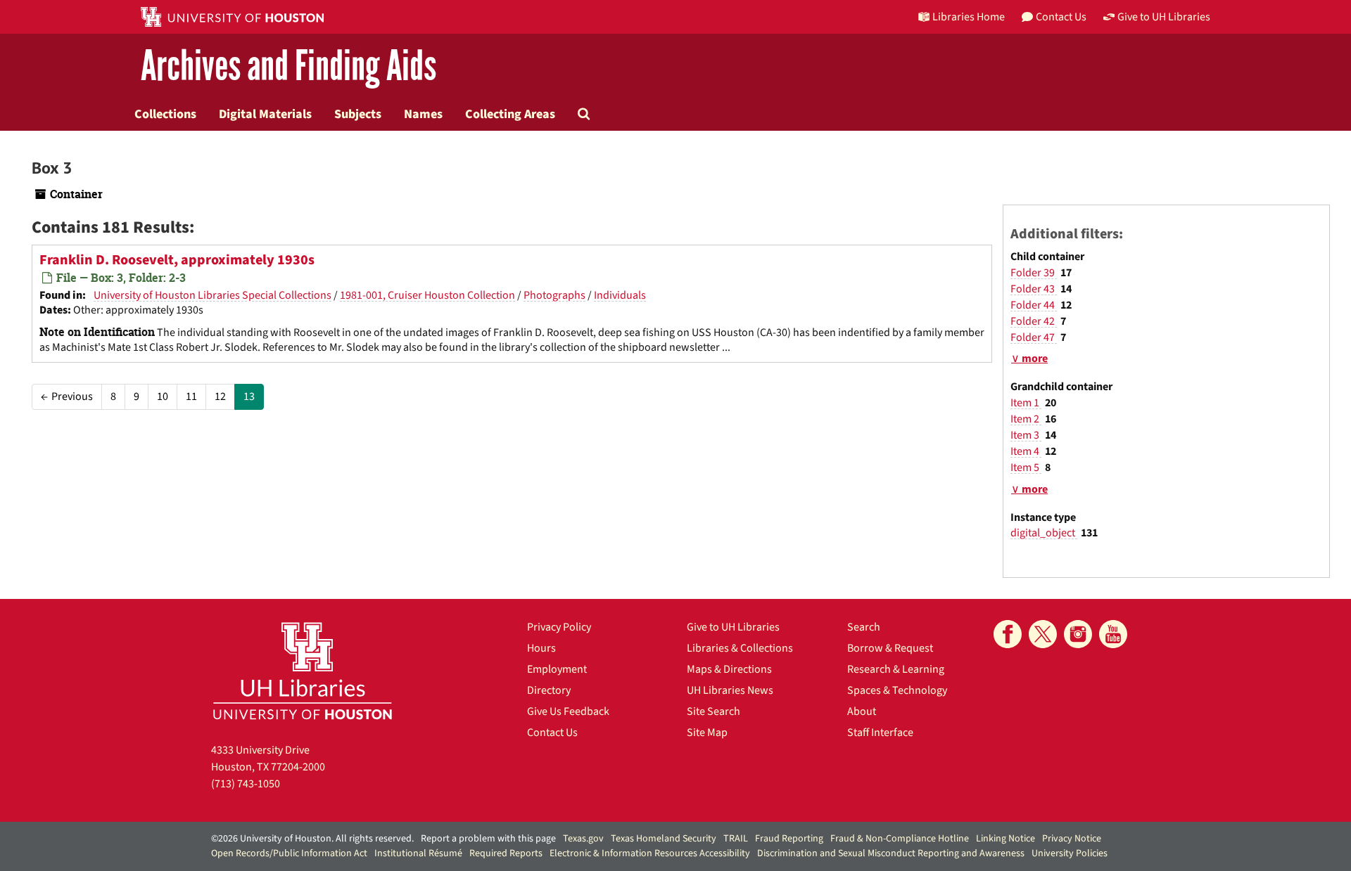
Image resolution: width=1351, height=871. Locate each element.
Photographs (554, 295)
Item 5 (1025, 467)
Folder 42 (1033, 321)
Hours (541, 648)
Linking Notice (1005, 839)
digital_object (1043, 533)
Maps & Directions (729, 669)
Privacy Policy (559, 627)
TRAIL (735, 839)
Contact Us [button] (1061, 17)
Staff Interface (880, 732)
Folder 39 (1033, 272)
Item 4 (1025, 451)
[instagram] (1078, 634)
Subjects (357, 114)
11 (191, 396)
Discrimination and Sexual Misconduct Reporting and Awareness (891, 853)
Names (423, 114)
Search (863, 627)
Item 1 (1025, 403)
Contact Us (552, 732)
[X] (1043, 634)
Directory (549, 690)
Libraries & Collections (740, 648)
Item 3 (1025, 435)
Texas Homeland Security (663, 839)
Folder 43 (1033, 289)
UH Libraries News (730, 690)
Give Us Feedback (568, 711)
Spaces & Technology (897, 690)
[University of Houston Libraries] (302, 670)
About (861, 711)
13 (249, 396)
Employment (557, 669)
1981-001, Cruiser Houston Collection (427, 295)
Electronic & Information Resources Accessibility (650, 853)
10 (162, 396)
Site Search (713, 711)
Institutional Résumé (418, 853)
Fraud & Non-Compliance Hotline (899, 839)
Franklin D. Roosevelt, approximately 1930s (177, 260)
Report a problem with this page (488, 839)
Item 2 (1025, 419)
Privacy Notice (1071, 839)
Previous (67, 396)
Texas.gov (583, 839)
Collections (165, 114)
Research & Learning (895, 669)
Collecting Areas (510, 114)
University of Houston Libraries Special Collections (212, 295)
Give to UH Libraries (733, 627)
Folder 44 (1033, 305)
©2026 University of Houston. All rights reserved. (312, 839)
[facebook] (1008, 634)
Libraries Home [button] (968, 17)
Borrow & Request (890, 648)
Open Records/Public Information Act (289, 853)
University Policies (1070, 853)
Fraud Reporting (789, 839)
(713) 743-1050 (245, 784)
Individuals (620, 295)
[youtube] (1113, 634)
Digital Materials (265, 114)
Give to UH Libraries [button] (1163, 17)
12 (220, 396)
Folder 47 (1033, 337)
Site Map (707, 732)
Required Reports (506, 853)
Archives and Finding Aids (288, 66)
